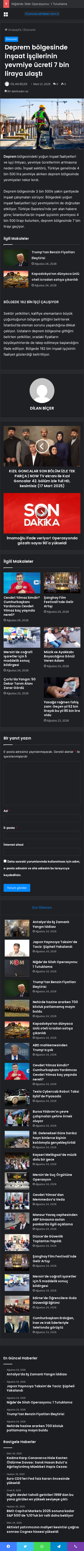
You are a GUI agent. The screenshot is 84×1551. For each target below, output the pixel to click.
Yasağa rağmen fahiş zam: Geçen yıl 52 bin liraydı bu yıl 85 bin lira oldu (62, 708)
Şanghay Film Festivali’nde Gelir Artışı (58, 601)
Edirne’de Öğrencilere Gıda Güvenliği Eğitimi (55, 1300)
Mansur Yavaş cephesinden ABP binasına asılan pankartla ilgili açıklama (55, 1219)
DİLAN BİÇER (19, 84)
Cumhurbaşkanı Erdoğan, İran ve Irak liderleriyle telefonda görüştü (53, 1323)
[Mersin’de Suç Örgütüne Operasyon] (17, 1180)
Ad (7, 811)
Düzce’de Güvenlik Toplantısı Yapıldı (48, 1238)
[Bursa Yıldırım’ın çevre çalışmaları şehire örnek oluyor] (17, 1117)
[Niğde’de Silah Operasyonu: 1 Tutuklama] (17, 968)
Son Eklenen (42, 907)
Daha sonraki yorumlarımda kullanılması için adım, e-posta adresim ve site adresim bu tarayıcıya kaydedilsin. (42, 868)
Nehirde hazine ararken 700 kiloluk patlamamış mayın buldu (55, 1007)
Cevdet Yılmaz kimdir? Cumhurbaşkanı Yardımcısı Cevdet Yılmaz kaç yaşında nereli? (22, 606)
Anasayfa (14, 29)
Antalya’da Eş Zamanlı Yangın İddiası (51, 924)
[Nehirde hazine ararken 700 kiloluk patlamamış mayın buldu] (17, 1008)
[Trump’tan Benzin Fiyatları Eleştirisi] (16, 257)
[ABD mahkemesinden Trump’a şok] (17, 1051)
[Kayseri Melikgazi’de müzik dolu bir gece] (17, 1160)
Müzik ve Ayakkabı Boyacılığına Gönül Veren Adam (59, 656)
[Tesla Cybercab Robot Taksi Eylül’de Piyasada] (17, 1097)
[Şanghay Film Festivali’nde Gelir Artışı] (62, 582)
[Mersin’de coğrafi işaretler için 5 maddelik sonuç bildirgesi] (22, 637)
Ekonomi (29, 29)
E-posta (10, 827)
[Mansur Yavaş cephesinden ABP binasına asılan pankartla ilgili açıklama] (17, 1221)
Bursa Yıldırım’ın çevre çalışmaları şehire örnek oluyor (52, 1116)
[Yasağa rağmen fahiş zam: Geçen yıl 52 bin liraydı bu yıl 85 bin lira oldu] (62, 687)
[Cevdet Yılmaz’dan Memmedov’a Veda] (17, 1200)
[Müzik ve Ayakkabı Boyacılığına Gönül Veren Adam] (62, 637)
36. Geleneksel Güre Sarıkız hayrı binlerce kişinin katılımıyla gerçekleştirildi (55, 1138)
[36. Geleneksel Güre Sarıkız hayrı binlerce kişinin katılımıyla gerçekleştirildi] (17, 1139)
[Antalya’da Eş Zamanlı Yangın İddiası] (17, 928)
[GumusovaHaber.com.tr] (42, 13)
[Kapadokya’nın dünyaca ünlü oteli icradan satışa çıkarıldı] (16, 279)
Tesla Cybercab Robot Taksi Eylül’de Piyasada (56, 1093)
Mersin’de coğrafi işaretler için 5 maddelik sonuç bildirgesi (18, 658)
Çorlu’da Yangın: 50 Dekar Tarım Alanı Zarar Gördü (20, 683)
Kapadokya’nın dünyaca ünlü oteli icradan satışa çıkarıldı (53, 1028)
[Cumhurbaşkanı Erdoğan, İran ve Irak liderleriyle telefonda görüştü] (17, 1324)
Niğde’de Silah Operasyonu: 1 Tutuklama (39, 4)
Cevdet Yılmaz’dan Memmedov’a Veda (49, 1197)
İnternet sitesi (14, 844)
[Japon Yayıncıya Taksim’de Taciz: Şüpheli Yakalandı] (17, 948)
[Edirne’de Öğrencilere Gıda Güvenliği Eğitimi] (17, 1304)
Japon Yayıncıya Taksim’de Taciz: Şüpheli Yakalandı (55, 944)
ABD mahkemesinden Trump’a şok (50, 1047)
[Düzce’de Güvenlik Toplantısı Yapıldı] (17, 1242)
